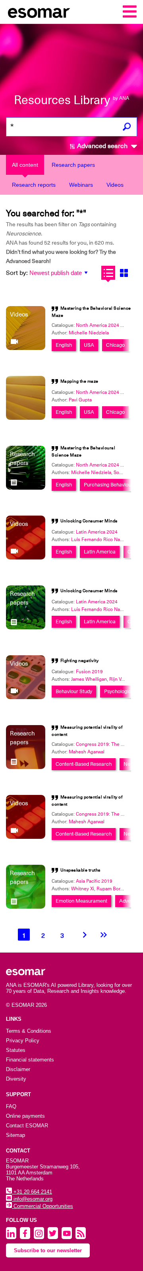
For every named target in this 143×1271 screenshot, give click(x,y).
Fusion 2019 (89, 671)
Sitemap (15, 1135)
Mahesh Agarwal (86, 752)
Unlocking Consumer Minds (89, 521)
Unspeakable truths (80, 870)
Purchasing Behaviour (108, 484)
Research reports (34, 185)
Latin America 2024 (97, 532)
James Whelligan (89, 679)
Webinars (81, 185)
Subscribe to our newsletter (48, 1250)
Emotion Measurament (81, 900)
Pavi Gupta (80, 400)
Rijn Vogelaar (123, 679)
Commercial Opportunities (42, 1206)
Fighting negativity (79, 661)
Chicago (115, 345)
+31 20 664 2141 (32, 1192)
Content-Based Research (84, 764)
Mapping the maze (79, 381)
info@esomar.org (32, 1199)
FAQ (11, 1106)
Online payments (25, 1116)
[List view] (108, 273)
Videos (115, 185)
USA (89, 345)
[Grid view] (124, 273)
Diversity (16, 1079)
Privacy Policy (22, 1041)
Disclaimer (18, 1069)
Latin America (100, 551)
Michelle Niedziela (89, 333)
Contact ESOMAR (27, 1126)
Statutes (15, 1050)
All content (25, 165)
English (64, 345)
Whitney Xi (82, 889)
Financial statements (30, 1060)
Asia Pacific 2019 (94, 881)
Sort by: (17, 273)
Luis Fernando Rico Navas (99, 539)
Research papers (73, 165)
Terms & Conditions (28, 1031)
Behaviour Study (74, 691)
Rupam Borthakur (115, 889)
